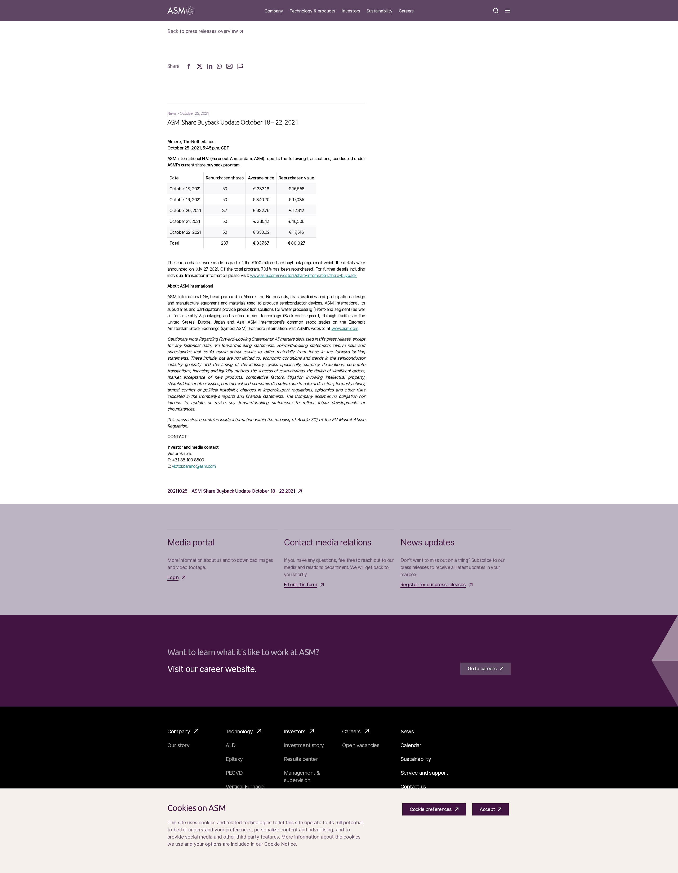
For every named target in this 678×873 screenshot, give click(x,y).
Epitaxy (234, 759)
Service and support (424, 773)
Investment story (304, 745)
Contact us (413, 786)
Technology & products (312, 11)
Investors (351, 11)
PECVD (234, 773)
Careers (406, 11)
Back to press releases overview (203, 31)
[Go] (180, 10)
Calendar (410, 745)
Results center (301, 759)
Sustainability (379, 11)
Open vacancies (360, 745)
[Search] (496, 10)
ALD (231, 745)
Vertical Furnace (245, 786)
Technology (239, 731)
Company (274, 11)
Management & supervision (302, 776)
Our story (178, 745)
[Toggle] (507, 10)
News (407, 731)
